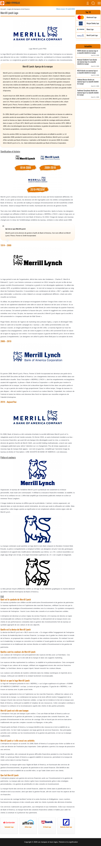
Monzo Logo (90, 29)
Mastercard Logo (91, 17)
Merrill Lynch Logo (92, 35)
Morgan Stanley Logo (93, 23)
